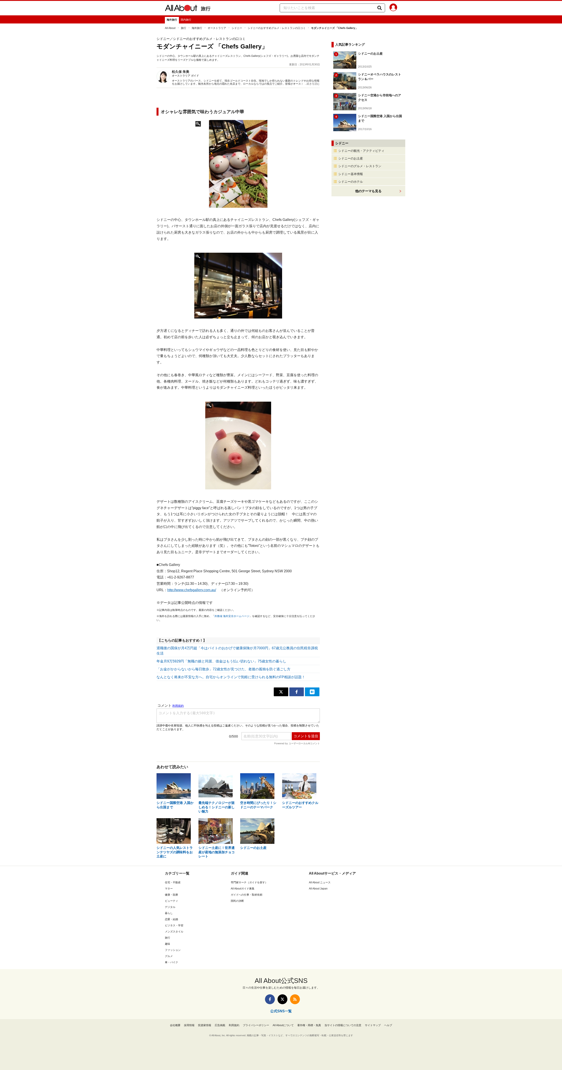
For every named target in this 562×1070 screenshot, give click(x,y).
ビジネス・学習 (174, 925)
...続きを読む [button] (312, 83)
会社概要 (175, 1025)
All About (170, 28)
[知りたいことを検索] (379, 8)
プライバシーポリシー (256, 1025)
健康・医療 (171, 894)
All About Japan (318, 888)
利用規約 (234, 1025)
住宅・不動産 (173, 882)
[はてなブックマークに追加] (312, 691)
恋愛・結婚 (171, 919)
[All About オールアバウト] (181, 9)
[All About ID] (393, 8)
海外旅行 (172, 19)
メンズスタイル (174, 931)
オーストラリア (217, 28)
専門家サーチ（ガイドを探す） (249, 882)
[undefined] (238, 285)
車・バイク (171, 962)
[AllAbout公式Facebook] (270, 999)
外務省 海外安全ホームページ (231, 616)
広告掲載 (220, 1025)
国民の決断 (237, 900)
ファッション (173, 950)
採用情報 (189, 1025)
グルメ (169, 956)
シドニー (237, 28)
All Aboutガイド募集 (242, 888)
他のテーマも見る (368, 191)
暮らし (169, 913)
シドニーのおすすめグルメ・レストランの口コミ (277, 28)
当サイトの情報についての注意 (342, 1025)
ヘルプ (388, 1025)
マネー (169, 888)
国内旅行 (186, 19)
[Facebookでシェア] (296, 691)
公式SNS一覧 (281, 1011)
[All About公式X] (282, 999)
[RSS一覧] (295, 999)
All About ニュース (320, 882)
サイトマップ (373, 1025)
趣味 (167, 943)
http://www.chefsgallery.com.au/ (191, 590)
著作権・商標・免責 (309, 1025)
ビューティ (171, 900)
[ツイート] (281, 691)
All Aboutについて (283, 1025)
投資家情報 (204, 1025)
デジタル (170, 907)
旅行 (206, 8)
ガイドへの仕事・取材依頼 (246, 894)
